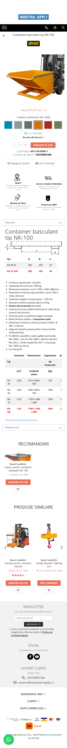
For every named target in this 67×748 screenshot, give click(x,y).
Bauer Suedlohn (18, 464)
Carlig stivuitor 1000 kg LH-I (49, 565)
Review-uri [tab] (12, 427)
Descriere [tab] (10, 222)
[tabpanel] (33, 78)
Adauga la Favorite (20, 163)
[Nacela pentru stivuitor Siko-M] (18, 536)
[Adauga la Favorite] (18, 489)
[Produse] (5, 28)
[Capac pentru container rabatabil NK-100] (18, 456)
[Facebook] (30, 657)
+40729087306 (35, 677)
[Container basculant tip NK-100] (33, 78)
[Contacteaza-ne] (46, 27)
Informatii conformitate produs (21, 420)
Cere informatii (46, 163)
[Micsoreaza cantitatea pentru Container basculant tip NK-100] (15, 145)
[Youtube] (37, 657)
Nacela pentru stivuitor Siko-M (18, 565)
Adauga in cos (43, 145)
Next (61, 82)
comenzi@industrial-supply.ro (35, 682)
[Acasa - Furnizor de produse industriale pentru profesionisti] (33, 17)
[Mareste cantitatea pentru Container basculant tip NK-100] (25, 145)
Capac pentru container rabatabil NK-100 (18, 469)
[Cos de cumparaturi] (55, 27)
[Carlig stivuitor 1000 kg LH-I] (49, 536)
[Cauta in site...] (63, 27)
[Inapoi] (2, 35)
